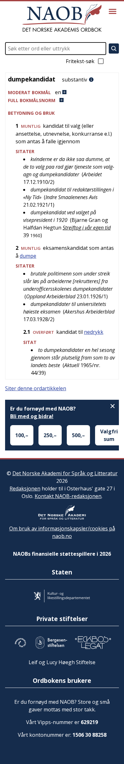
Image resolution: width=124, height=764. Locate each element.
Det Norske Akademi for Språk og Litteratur (65, 473)
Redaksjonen (25, 488)
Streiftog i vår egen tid (87, 227)
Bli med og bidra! (31, 416)
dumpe (28, 255)
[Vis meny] (112, 11)
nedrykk (93, 331)
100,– (21, 435)
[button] (62, 92)
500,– (78, 435)
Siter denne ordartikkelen (35, 388)
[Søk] (114, 48)
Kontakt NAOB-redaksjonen (68, 496)
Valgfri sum (109, 435)
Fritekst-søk (80, 61)
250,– (50, 435)
